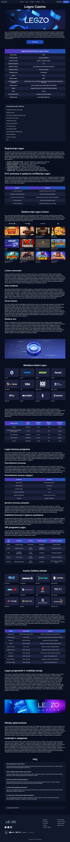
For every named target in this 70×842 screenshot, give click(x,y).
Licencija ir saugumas (11, 137)
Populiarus (11, 223)
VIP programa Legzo (10, 126)
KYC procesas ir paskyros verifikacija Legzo (16, 115)
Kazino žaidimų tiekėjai (11, 128)
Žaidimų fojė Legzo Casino (12, 118)
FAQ (7, 139)
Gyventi (26, 223)
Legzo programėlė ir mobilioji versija (14, 131)
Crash (42, 223)
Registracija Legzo (10, 112)
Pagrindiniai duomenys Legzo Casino (14, 109)
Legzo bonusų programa (11, 123)
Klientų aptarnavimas (11, 134)
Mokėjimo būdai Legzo (11, 120)
